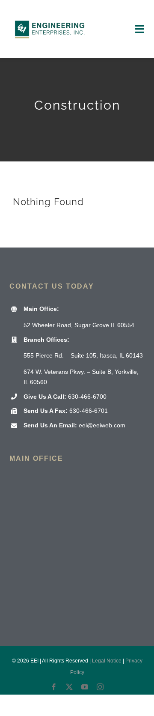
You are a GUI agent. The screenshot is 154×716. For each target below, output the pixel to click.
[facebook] (53, 686)
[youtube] (84, 686)
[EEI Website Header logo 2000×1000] (50, 11)
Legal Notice (106, 661)
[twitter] (69, 686)
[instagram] (100, 686)
